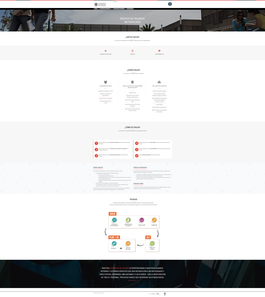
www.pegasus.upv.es (132, 280)
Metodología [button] (130, 8)
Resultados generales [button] (105, 8)
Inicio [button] (96, 8)
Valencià (115, 1)
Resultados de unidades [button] (119, 8)
